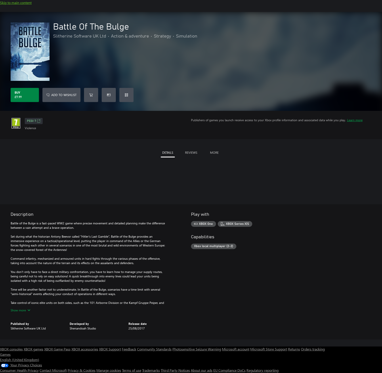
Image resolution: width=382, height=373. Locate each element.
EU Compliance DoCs (229, 370)
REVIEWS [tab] (191, 152)
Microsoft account (235, 349)
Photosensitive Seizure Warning (196, 349)
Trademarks (151, 370)
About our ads (201, 370)
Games (5, 354)
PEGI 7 (31, 121)
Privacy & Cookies (82, 370)
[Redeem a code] (126, 95)
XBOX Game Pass (57, 349)
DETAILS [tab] (167, 152)
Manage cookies (108, 370)
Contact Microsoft (53, 370)
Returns (294, 349)
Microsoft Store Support (268, 349)
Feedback (129, 349)
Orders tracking (313, 349)
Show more (18, 310)
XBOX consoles (11, 349)
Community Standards (154, 349)
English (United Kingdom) (19, 359)
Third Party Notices (175, 370)
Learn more (355, 120)
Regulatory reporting (262, 370)
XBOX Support (110, 349)
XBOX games (33, 349)
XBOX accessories (84, 349)
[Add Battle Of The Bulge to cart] (91, 95)
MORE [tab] (214, 152)
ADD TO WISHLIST (63, 95)
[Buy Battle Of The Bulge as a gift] (109, 95)
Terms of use (131, 370)
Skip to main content (16, 2)
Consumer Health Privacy (19, 370)
